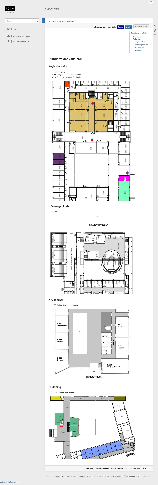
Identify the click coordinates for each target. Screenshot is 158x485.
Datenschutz (5, 482)
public (55, 21)
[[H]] (10, 10)
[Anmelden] (151, 2)
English (128, 27)
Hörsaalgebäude (141, 45)
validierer (70, 21)
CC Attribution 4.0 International (138, 476)
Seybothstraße (141, 42)
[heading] (22, 29)
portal (49, 21)
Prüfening (139, 50)
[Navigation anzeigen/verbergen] (43, 20)
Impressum (14, 482)
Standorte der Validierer (138, 38)
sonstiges (62, 21)
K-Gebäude (139, 48)
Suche (36, 21)
